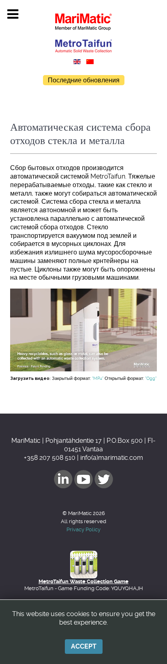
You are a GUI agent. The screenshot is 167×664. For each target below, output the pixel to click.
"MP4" (97, 378)
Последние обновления (84, 80)
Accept (83, 646)
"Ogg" (150, 378)
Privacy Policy (83, 529)
